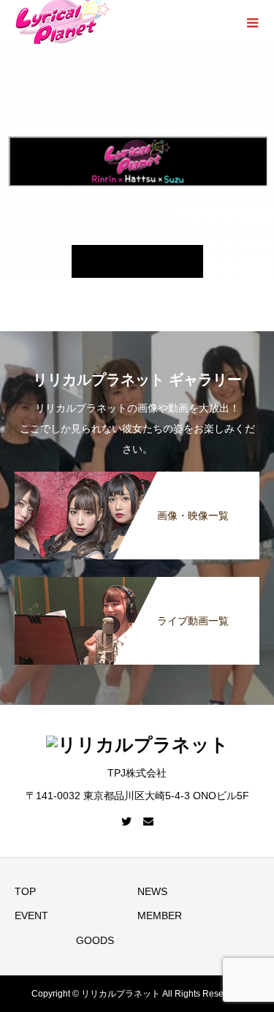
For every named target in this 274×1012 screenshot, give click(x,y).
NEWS (152, 891)
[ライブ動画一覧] (137, 584)
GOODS (95, 940)
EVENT (31, 915)
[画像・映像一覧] (137, 479)
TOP (25, 891)
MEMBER (159, 915)
